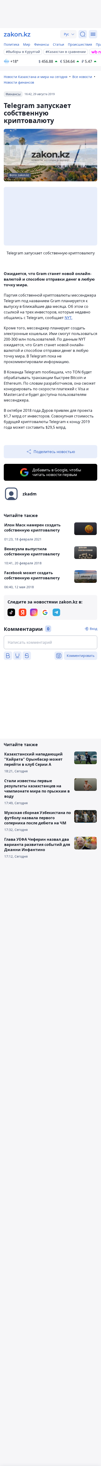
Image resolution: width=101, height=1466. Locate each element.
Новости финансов (19, 82)
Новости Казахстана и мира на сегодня (35, 76)
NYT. (68, 317)
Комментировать (80, 655)
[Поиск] (82, 34)
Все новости (82, 76)
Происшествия (80, 44)
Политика (11, 44)
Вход (93, 628)
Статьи (58, 44)
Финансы (41, 44)
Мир (26, 44)
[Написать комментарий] (50, 642)
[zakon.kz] (17, 34)
